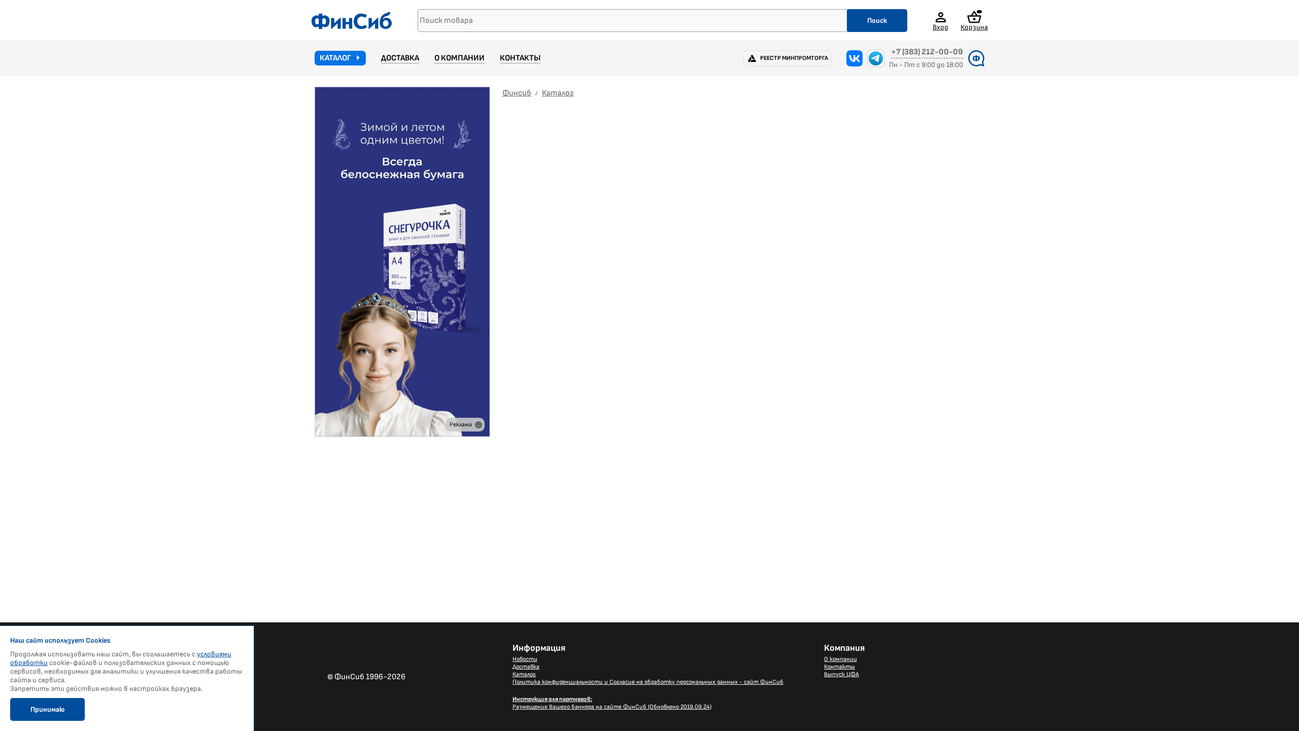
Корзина (974, 27)
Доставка (400, 58)
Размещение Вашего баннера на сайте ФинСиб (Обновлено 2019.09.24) (611, 703)
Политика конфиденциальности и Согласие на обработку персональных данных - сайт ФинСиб (647, 682)
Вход (940, 27)
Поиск (877, 20)
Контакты (520, 58)
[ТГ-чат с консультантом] (876, 58)
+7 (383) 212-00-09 (927, 52)
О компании (459, 58)
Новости (524, 659)
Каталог (335, 58)
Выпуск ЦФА (841, 674)
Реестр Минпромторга (794, 58)
